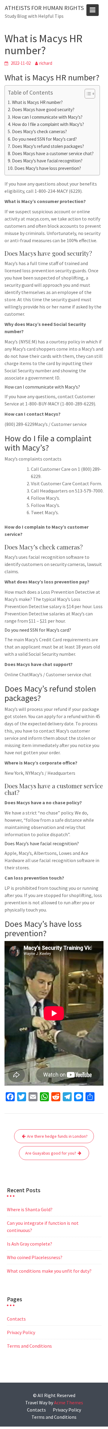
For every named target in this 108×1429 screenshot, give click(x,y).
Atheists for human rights (44, 7)
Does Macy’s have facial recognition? (47, 161)
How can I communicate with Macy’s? (47, 117)
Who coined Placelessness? (34, 1257)
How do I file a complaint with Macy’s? (48, 124)
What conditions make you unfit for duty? (49, 1271)
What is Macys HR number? (37, 102)
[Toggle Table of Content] (87, 94)
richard (45, 63)
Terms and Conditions (29, 1346)
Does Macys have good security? (43, 109)
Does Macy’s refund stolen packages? (48, 146)
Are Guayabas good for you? (50, 1153)
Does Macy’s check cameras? (39, 131)
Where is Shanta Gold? (29, 1209)
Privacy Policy (21, 1332)
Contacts (16, 1319)
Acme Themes (68, 1402)
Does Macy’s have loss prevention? (47, 168)
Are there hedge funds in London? (57, 1136)
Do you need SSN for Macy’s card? (44, 139)
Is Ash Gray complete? (29, 1244)
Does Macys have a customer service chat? (53, 153)
